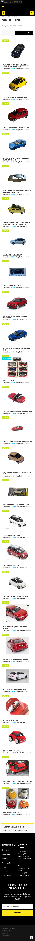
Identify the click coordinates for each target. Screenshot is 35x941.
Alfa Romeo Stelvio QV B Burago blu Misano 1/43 (16, 159)
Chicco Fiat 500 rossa (12, 751)
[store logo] (11, 2)
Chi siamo (6, 850)
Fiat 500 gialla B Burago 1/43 (15, 97)
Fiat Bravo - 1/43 (9, 381)
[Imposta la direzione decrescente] (25, 33)
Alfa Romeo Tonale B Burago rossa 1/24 (15, 317)
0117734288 (22, 873)
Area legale (6, 863)
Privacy (4, 867)
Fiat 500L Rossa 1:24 (11, 566)
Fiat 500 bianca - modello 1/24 (15, 596)
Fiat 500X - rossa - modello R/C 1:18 (17, 781)
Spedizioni (6, 858)
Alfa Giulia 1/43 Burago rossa (15, 659)
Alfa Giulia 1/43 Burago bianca (16, 690)
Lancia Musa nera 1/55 (12, 285)
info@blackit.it (23, 875)
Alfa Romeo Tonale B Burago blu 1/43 (16, 349)
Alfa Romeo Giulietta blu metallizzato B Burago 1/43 (16, 66)
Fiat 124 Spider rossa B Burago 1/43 (17, 442)
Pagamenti (6, 854)
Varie (8, 16)
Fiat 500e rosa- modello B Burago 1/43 (17, 473)
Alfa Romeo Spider (10, 720)
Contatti (5, 871)
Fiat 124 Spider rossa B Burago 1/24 (17, 411)
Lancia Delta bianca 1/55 (13, 255)
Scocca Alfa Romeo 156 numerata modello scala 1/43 (17, 191)
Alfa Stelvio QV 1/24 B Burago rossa (15, 627)
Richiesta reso (7, 876)
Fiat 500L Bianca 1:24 (11, 535)
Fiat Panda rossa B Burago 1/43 (16, 128)
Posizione (18, 33)
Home (2, 16)
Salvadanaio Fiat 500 (11, 812)
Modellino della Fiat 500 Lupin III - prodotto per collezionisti (17, 223)
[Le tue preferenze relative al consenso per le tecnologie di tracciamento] (31, 937)
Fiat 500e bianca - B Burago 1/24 (16, 504)
